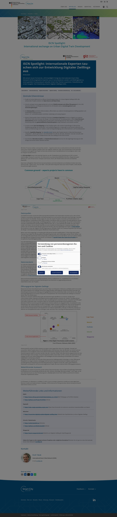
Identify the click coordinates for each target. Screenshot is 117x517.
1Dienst (44, 259)
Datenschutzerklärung (65, 250)
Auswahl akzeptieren (57, 272)
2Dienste (44, 255)
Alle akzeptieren (73, 272)
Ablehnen (41, 272)
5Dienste (44, 263)
